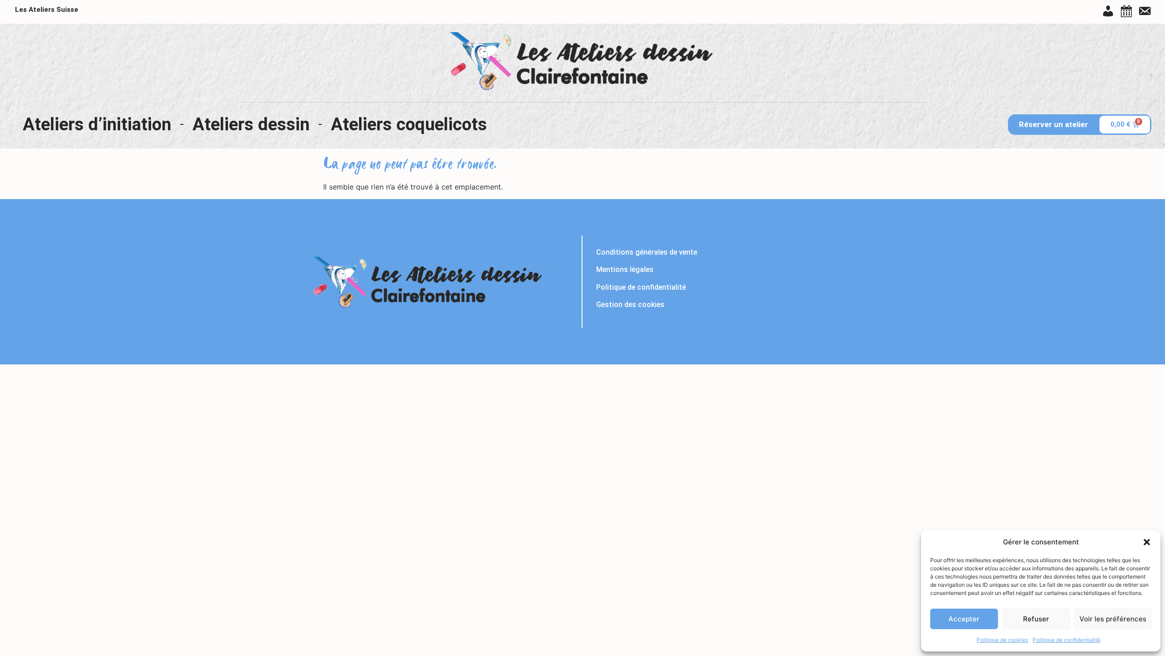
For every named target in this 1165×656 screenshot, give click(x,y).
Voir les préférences (1112, 619)
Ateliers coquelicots (409, 124)
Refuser (1036, 619)
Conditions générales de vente (646, 252)
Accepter (963, 619)
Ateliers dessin (250, 124)
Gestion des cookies (630, 304)
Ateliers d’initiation (97, 124)
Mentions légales (624, 269)
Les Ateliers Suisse (46, 9)
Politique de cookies (1002, 639)
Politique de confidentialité (1066, 639)
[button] (1146, 542)
